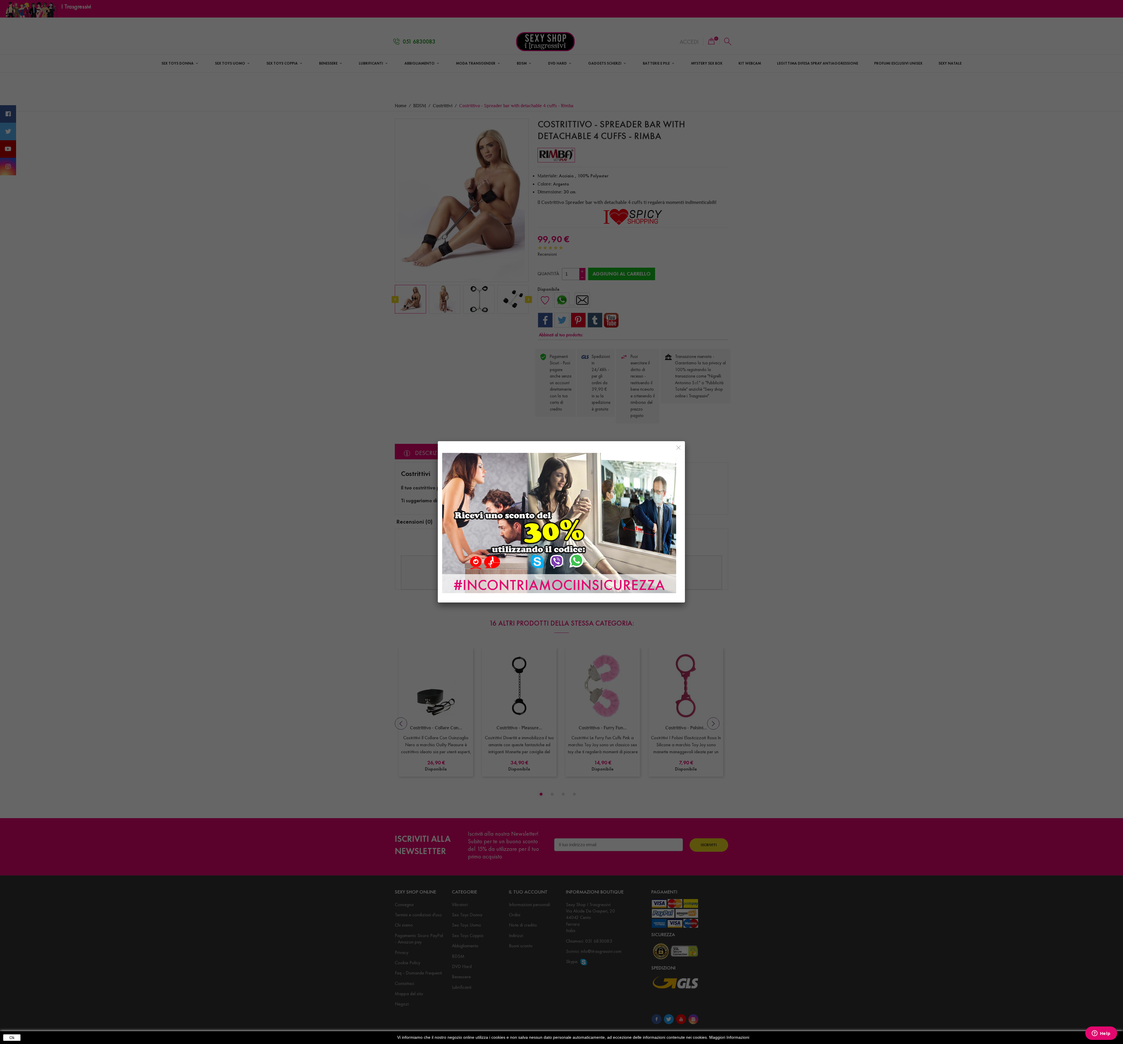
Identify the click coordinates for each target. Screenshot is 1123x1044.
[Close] (678, 447)
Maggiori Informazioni (729, 1037)
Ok (12, 1037)
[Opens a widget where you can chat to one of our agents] (1101, 1033)
